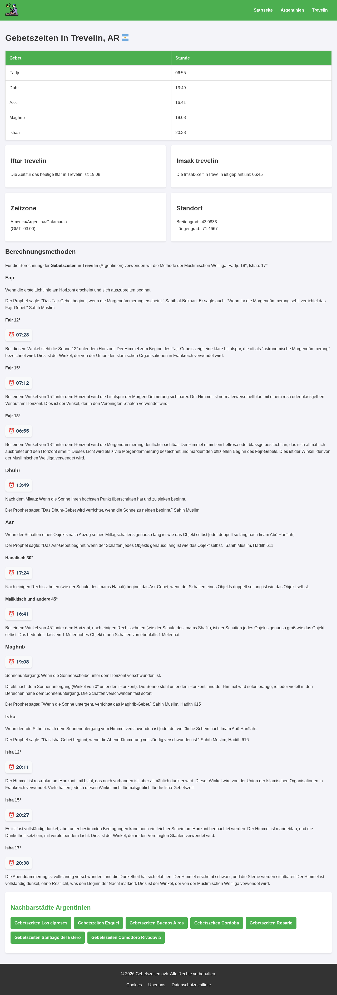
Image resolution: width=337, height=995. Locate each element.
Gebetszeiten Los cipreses (40, 923)
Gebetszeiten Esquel (98, 923)
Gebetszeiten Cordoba (216, 923)
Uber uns (156, 985)
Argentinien (292, 10)
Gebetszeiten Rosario (271, 923)
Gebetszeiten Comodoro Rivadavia (126, 937)
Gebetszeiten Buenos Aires (157, 923)
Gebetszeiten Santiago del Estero (47, 937)
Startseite (263, 10)
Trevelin (320, 10)
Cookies (134, 985)
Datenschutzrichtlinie (191, 985)
